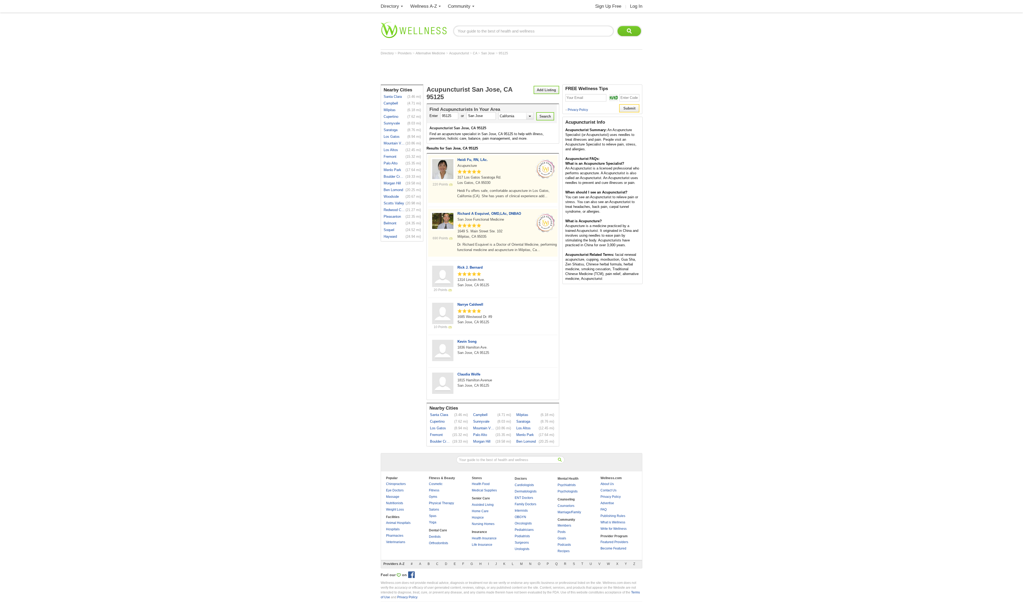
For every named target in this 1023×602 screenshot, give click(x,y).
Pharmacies (394, 536)
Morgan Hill (392, 183)
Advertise (607, 503)
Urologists (522, 549)
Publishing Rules (612, 516)
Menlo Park (392, 170)
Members (564, 525)
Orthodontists (438, 543)
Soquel (389, 230)
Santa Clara (393, 97)
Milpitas (390, 110)
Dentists (435, 537)
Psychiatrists (567, 485)
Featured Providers (614, 542)
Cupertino (391, 117)
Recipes (564, 551)
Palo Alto (390, 163)
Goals (562, 538)
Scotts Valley (394, 203)
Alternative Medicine (431, 53)
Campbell (391, 103)
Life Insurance (482, 545)
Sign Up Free (608, 6)
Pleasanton (392, 217)
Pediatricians (524, 530)
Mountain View (394, 143)
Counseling (566, 499)
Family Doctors (525, 504)
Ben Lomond (393, 190)
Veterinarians (395, 542)
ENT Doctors (524, 498)
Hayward (390, 237)
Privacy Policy (576, 110)
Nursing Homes (483, 524)
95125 (503, 53)
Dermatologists (526, 491)
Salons (434, 509)
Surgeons (522, 542)
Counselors (566, 506)
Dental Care (438, 530)
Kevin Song (467, 342)
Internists (521, 510)
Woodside (391, 197)
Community (459, 6)
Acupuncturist (459, 53)
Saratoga (390, 130)
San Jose (488, 53)
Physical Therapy (441, 503)
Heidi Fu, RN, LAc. (472, 160)
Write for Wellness (613, 529)
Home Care (480, 511)
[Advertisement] (478, 70)
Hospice (478, 517)
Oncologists (523, 523)
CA (475, 53)
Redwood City (394, 210)
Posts (562, 532)
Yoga (432, 522)
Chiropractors (396, 484)
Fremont (390, 157)
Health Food (481, 484)
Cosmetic (436, 484)
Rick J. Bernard (470, 267)
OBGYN (520, 517)
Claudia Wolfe (468, 374)
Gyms (433, 497)
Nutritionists (394, 503)
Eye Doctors (395, 490)
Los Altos (391, 150)
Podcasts (564, 545)
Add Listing (546, 90)
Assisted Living (483, 505)
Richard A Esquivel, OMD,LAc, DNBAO (489, 214)
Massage (392, 497)
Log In (636, 6)
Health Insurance (484, 538)
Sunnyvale (392, 123)
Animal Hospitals (398, 523)
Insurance (479, 532)
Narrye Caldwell (470, 304)
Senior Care (481, 498)
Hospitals (393, 529)
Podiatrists (522, 536)
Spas (432, 516)
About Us (607, 484)
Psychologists (568, 491)
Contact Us (608, 490)
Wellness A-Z (423, 6)
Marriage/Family (569, 512)
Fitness (434, 490)
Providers (405, 53)
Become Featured (613, 548)
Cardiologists (524, 485)
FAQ (603, 509)
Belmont (390, 223)
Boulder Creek (394, 177)
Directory (390, 6)
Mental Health (568, 478)
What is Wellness (612, 522)
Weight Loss (395, 509)
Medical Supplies (484, 490)
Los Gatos (392, 137)
